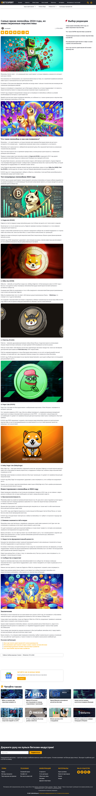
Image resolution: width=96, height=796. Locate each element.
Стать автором (43, 774)
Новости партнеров (64, 774)
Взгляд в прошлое (7, 774)
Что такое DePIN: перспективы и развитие (17, 648)
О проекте (42, 771)
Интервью (61, 2)
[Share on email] (27, 32)
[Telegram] (78, 772)
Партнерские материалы (9, 776)
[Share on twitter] (6, 32)
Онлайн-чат (23, 774)
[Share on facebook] (10, 32)
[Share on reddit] (14, 32)
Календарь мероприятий (65, 6)
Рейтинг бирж (42, 6)
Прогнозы (53, 2)
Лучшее (20, 2)
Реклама (41, 778)
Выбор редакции (12, 655)
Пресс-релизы (62, 771)
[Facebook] (85, 772)
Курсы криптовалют (29, 6)
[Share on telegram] (2, 32)
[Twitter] (81, 772)
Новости (27, 2)
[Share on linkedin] (19, 32)
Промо (60, 776)
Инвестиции (35, 2)
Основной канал (25, 771)
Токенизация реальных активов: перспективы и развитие (21, 646)
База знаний (45, 2)
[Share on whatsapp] (23, 32)
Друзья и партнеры (45, 780)
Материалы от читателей (73, 2)
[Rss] (88, 772)
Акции (60, 778)
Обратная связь (44, 776)
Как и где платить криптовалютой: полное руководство (21, 643)
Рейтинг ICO (52, 6)
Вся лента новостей (26, 776)
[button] (21, 678)
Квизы (3, 771)
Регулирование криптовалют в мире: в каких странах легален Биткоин (25, 645)
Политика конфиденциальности (47, 793)
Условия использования (62, 793)
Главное (19, 655)
